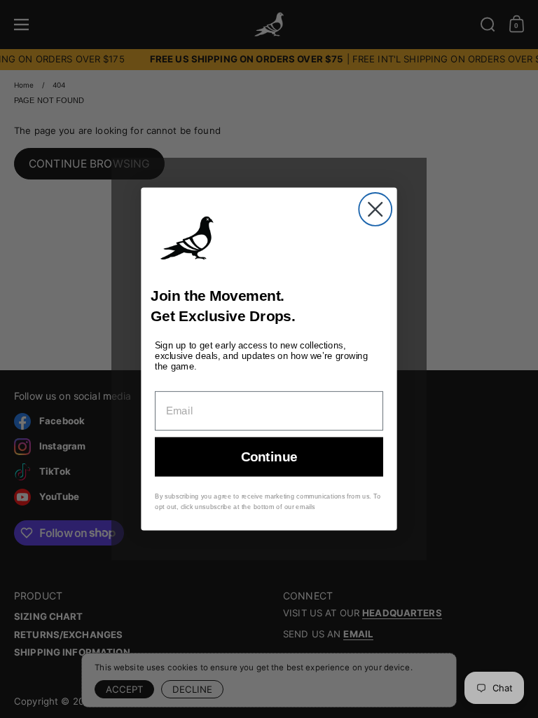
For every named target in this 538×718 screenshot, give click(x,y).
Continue (269, 456)
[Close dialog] (375, 209)
